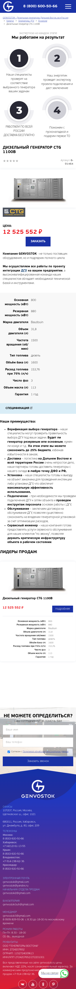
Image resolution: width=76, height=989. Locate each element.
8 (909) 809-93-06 (13, 919)
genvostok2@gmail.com (16, 893)
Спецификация (17, 408)
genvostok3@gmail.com (16, 916)
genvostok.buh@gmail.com (18, 904)
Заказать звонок (38, 761)
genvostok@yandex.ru (15, 885)
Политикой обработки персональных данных (45, 752)
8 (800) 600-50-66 (13, 854)
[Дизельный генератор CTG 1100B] (38, 188)
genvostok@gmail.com (16, 882)
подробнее (62, 608)
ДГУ (24, 270)
